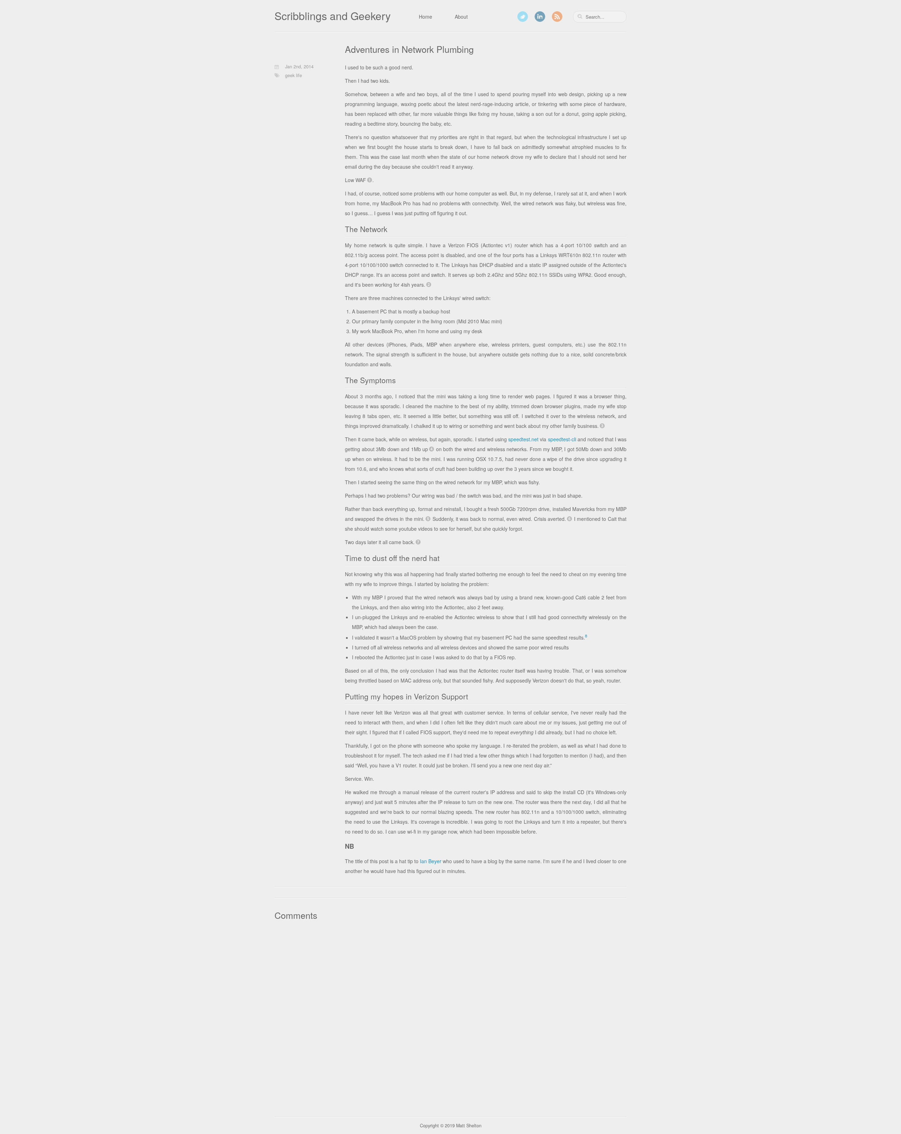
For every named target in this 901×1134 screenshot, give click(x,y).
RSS (557, 16)
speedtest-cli (562, 439)
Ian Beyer (430, 861)
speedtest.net (523, 439)
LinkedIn (540, 16)
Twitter (522, 16)
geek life (293, 75)
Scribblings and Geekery (333, 15)
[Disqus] (450, 1016)
